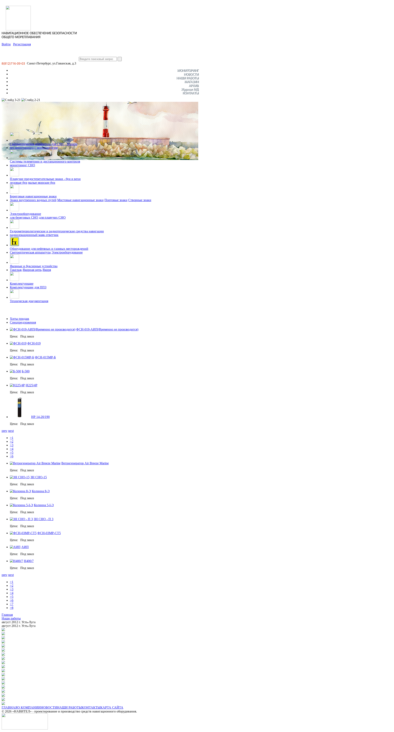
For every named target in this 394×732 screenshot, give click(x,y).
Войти (6, 44)
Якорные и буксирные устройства (33, 266)
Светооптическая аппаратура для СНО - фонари (43, 144)
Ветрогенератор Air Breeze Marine (85, 463)
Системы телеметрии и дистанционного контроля (45, 161)
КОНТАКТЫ (91, 707)
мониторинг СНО (22, 165)
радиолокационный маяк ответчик (34, 235)
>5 (11, 452)
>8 (11, 607)
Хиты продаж (19, 318)
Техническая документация (29, 301)
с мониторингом (46, 147)
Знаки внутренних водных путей (33, 200)
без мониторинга (22, 147)
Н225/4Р (31, 385)
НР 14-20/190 (40, 417)
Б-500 (26, 371)
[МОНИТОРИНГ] (188, 70)
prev (4, 431)
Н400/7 (29, 561)
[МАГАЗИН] (191, 81)
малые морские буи (41, 182)
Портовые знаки (115, 200)
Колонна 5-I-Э (44, 505)
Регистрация (22, 44)
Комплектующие (21, 283)
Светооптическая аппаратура (30, 252)
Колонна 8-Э (41, 491)
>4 (11, 449)
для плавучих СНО (52, 217)
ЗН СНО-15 (38, 477)
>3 (11, 445)
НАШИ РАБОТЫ (69, 707)
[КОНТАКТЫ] (190, 93)
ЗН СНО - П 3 (43, 519)
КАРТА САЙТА (111, 707)
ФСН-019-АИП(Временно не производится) (107, 329)
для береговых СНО (24, 217)
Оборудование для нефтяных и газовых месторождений (49, 248)
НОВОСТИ (49, 707)
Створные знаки (139, 200)
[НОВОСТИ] (191, 74)
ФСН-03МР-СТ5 (49, 533)
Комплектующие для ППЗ (28, 287)
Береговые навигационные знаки (33, 196)
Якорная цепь (32, 270)
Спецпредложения (23, 322)
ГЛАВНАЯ (9, 707)
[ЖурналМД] (190, 89)
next (11, 431)
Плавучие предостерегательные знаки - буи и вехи (45, 179)
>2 (11, 441)
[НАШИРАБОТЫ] (187, 78)
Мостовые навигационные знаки (80, 200)
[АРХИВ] (194, 85)
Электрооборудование (25, 214)
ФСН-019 (34, 343)
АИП (25, 547)
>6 (11, 456)
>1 (11, 437)
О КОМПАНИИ (29, 707)
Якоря (46, 270)
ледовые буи (18, 182)
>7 (11, 604)
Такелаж (16, 270)
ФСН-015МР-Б (45, 357)
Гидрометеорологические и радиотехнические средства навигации (57, 231)
